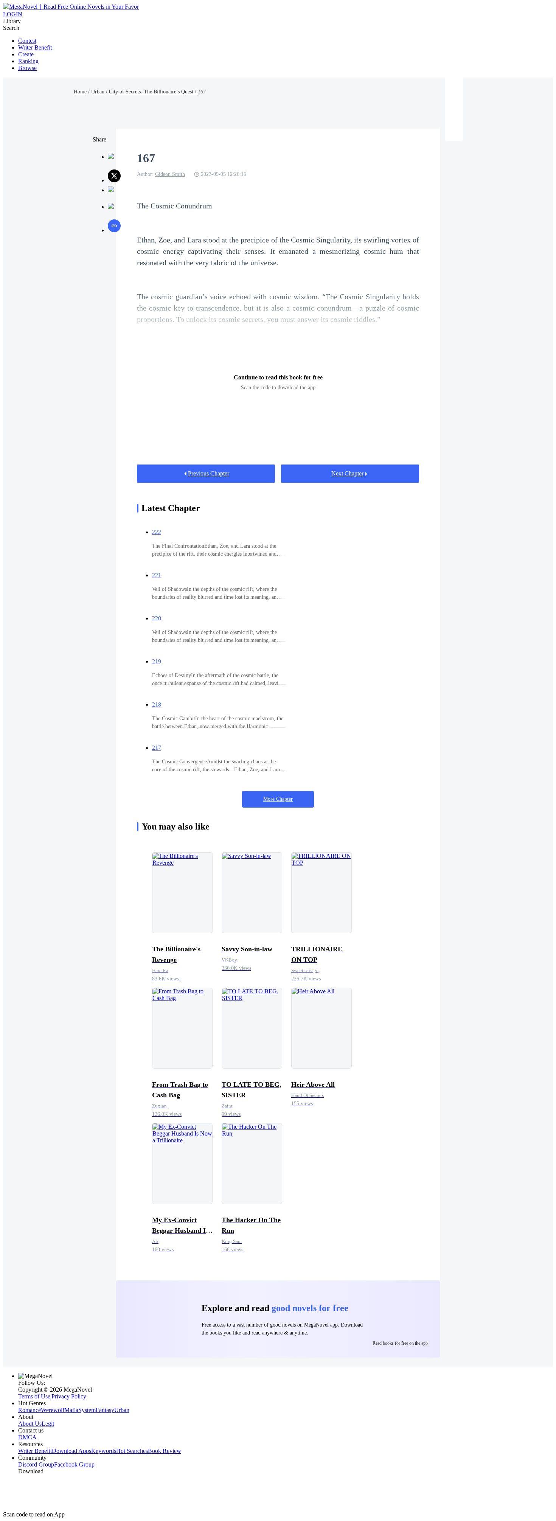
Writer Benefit (35, 47)
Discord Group (36, 1464)
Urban (97, 92)
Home (80, 92)
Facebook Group (74, 1464)
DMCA (27, 1437)
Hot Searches (132, 1451)
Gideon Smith (170, 174)
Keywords (103, 1451)
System (87, 1410)
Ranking (28, 61)
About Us (30, 1423)
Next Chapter (347, 473)
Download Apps (71, 1451)
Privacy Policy (68, 1396)
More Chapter (278, 799)
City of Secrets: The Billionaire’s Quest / (153, 92)
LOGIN (12, 14)
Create (26, 54)
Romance (29, 1410)
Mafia (71, 1410)
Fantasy (105, 1410)
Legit (48, 1423)
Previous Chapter (208, 473)
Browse (27, 68)
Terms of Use (34, 1396)
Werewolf (52, 1410)
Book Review (164, 1451)
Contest (27, 40)
